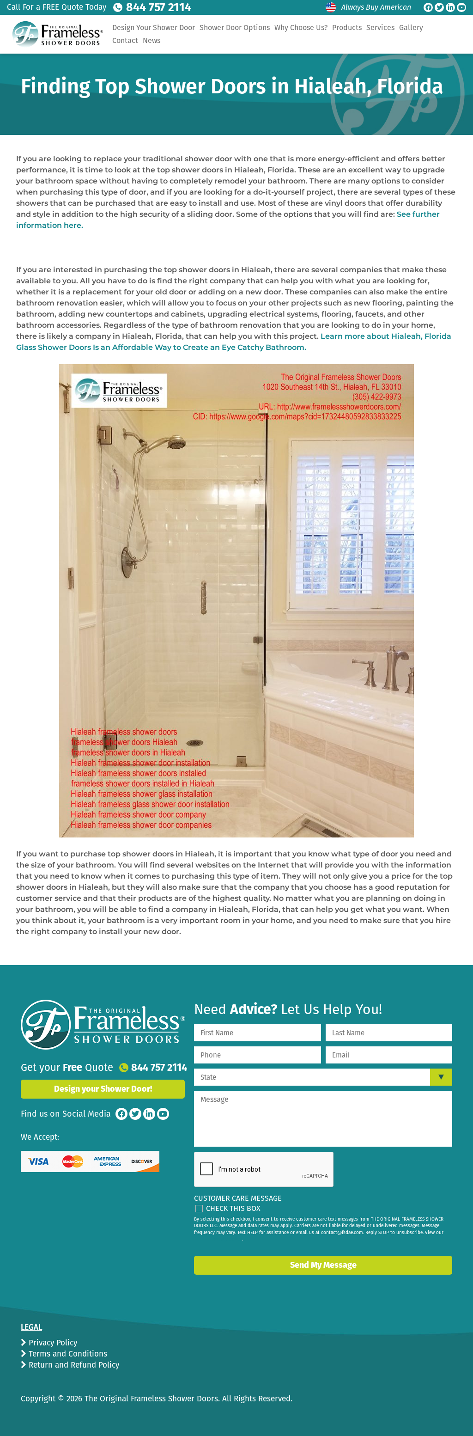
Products (347, 27)
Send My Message (323, 1265)
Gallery (411, 27)
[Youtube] (461, 7)
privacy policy (227, 1239)
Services (380, 27)
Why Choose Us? (300, 27)
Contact (125, 40)
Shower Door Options (235, 27)
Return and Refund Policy (72, 1365)
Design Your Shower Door (153, 27)
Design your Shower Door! (103, 1089)
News (151, 40)
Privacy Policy (51, 1343)
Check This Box (233, 1208)
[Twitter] (439, 7)
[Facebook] (428, 7)
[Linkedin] (450, 7)
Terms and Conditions (66, 1354)
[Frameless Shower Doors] (103, 1025)
